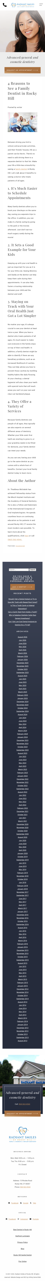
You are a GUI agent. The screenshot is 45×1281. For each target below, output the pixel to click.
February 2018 (22, 886)
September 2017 (22, 895)
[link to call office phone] (5, 6)
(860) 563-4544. (15, 540)
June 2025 (22, 682)
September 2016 (22, 925)
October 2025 (23, 669)
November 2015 (22, 954)
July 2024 (22, 718)
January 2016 (22, 947)
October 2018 (23, 879)
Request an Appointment (19, 70)
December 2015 (22, 950)
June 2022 (22, 799)
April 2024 (22, 727)
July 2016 (22, 931)
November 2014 (22, 992)
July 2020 (22, 841)
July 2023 (22, 757)
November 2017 (22, 892)
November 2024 (22, 705)
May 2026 (22, 647)
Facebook (14, 1203)
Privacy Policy (22, 1242)
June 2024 (22, 721)
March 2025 (22, 692)
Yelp (34, 1203)
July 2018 (22, 883)
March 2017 (22, 908)
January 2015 (22, 986)
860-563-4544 (24, 1104)
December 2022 (22, 779)
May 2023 (22, 763)
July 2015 (22, 966)
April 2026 (22, 650)
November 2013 (22, 1031)
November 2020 (22, 828)
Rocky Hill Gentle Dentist (23, 1255)
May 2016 (22, 934)
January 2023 (22, 776)
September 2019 (22, 860)
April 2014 (22, 1015)
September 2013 (22, 1038)
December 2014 (22, 989)
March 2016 (22, 941)
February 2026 (22, 656)
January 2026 (22, 660)
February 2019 (22, 873)
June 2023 (22, 760)
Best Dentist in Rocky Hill (22, 1230)
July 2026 (22, 640)
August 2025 (22, 676)
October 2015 (23, 957)
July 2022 (22, 795)
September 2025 (22, 673)
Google (25, 1203)
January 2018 (22, 889)
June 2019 (22, 866)
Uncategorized (20, 546)
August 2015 (22, 963)
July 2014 (22, 1005)
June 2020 (22, 844)
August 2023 (22, 753)
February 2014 (22, 1021)
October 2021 (23, 815)
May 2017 (22, 902)
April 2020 (22, 850)
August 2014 (22, 1002)
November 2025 (22, 666)
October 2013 (23, 1034)
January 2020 (22, 853)
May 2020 (22, 847)
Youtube (36, 1219)
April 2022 (22, 805)
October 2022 (23, 786)
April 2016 (22, 937)
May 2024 (22, 724)
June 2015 (22, 970)
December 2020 (22, 824)
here (27, 536)
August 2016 (22, 928)
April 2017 (22, 905)
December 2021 (22, 811)
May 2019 (22, 870)
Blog (22, 1249)
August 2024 (22, 715)
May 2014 (22, 1012)
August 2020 (22, 837)
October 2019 (23, 857)
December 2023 (22, 740)
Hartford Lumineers (22, 1236)
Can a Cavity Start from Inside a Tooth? (22, 612)
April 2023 (22, 766)
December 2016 (22, 915)
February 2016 (22, 944)
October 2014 (23, 996)
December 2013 (22, 1028)
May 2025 (22, 685)
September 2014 (22, 999)
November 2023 (22, 744)
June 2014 (22, 1008)
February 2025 (22, 695)
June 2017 (22, 899)
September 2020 (22, 834)
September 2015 (22, 960)
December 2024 (22, 702)
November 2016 (22, 918)
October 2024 (23, 708)
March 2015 (22, 979)
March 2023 (22, 769)
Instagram (24, 1219)
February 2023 (22, 773)
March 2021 (22, 821)
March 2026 (22, 653)
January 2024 (22, 737)
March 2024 (22, 731)
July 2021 (22, 818)
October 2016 (23, 921)
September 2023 (22, 750)
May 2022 (22, 802)
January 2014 (22, 1025)
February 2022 (22, 808)
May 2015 (22, 973)
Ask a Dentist (19, 587)
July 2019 (22, 863)
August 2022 (22, 792)
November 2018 (22, 876)
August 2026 (22, 637)
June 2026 (22, 644)
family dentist (21, 169)
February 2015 (22, 983)
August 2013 (22, 1041)
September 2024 (22, 711)
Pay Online (22, 1261)
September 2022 (22, 789)
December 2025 (22, 663)
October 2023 (23, 747)
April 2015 (22, 976)
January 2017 (22, 912)
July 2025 (22, 679)
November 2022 (22, 782)
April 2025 (22, 689)
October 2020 (23, 831)
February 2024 (22, 734)
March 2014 (22, 1018)
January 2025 (22, 698)
